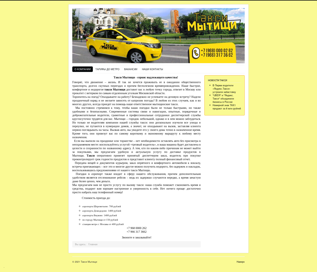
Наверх (241, 261)
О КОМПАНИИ (82, 69)
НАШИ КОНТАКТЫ (152, 69)
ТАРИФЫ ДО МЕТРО (107, 69)
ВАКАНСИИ (130, 69)
